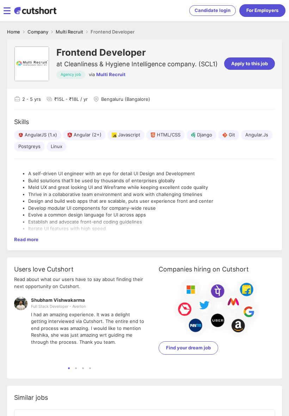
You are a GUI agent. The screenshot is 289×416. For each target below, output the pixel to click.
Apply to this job (249, 63)
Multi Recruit (110, 74)
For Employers (262, 10)
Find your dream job (188, 347)
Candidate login (212, 10)
